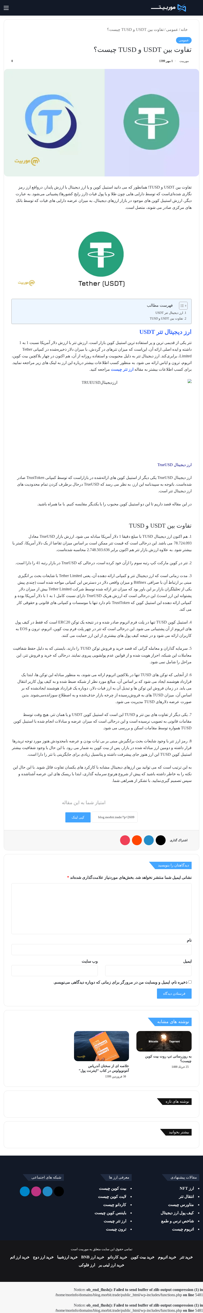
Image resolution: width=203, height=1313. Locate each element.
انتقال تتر (186, 1196)
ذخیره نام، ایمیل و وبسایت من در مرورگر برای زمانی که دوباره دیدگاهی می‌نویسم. (120, 982)
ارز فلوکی (87, 1265)
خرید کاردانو (117, 1257)
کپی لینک (78, 817)
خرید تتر (186, 1257)
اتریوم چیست (183, 1229)
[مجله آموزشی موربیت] (168, 7)
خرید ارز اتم (19, 1257)
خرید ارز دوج (43, 1257)
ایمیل (187, 961)
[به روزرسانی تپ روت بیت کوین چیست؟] (164, 1041)
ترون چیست (116, 1229)
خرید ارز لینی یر (111, 1265)
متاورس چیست (181, 1205)
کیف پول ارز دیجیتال (177, 1213)
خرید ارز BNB (92, 1257)
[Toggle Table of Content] (180, 305)
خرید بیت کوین (142, 1257)
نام (189, 940)
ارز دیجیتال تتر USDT (169, 313)
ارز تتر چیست (122, 369)
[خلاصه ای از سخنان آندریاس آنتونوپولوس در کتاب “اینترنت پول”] (101, 1046)
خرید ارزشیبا (67, 1257)
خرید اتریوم (167, 1257)
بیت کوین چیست (112, 1188)
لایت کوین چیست (112, 1196)
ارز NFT (187, 1188)
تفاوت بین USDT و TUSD (166, 318)
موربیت (184, 61)
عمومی (172, 29)
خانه (185, 29)
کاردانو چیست (114, 1205)
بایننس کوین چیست (110, 1213)
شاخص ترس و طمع (177, 1221)
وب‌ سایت (90, 961)
